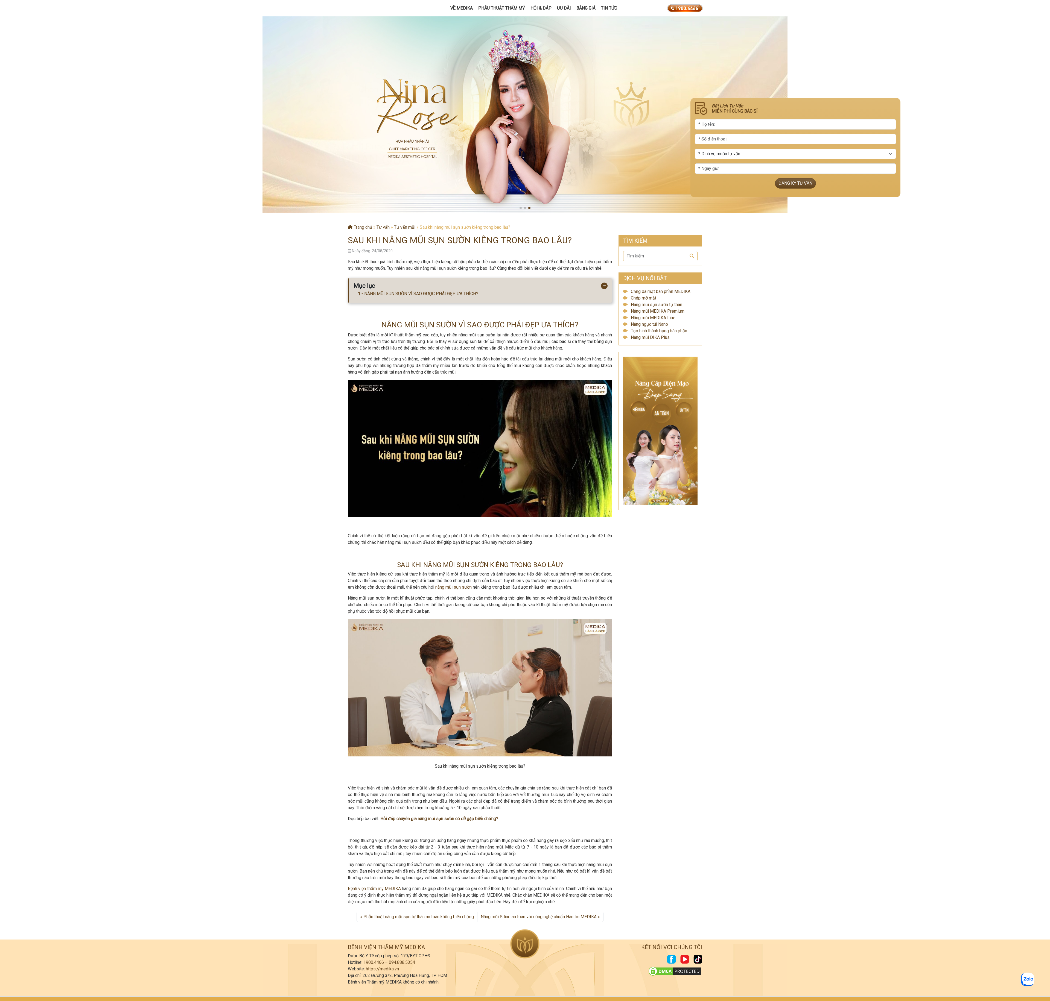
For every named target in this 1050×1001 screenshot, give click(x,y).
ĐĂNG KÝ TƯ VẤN (795, 183)
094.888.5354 (402, 962)
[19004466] (684, 8)
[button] (521, 208)
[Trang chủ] (374, 8)
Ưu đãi (564, 8)
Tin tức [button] (609, 8)
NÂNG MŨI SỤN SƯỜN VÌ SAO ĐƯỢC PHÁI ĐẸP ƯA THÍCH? (421, 293)
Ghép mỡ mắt (643, 298)
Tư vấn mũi (404, 227)
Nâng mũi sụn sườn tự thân (656, 304)
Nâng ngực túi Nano (649, 324)
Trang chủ (362, 227)
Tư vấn (383, 227)
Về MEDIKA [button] (461, 8)
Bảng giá (586, 8)
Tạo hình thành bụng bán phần (659, 330)
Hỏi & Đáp (541, 8)
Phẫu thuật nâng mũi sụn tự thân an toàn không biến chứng (418, 916)
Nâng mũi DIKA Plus (650, 337)
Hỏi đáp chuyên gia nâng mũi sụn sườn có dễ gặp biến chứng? (439, 818)
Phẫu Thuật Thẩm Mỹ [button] (501, 8)
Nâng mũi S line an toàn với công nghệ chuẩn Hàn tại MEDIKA (539, 916)
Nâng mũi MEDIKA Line (653, 317)
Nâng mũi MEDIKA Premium (657, 311)
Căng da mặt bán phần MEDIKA (660, 291)
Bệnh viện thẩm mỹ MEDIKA (374, 888)
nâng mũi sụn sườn (453, 587)
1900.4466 (373, 962)
